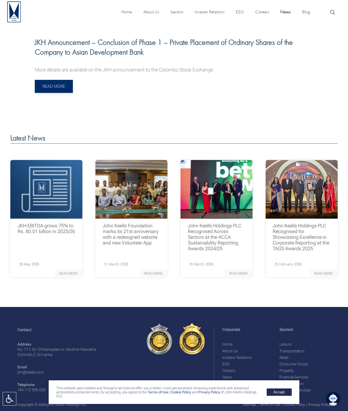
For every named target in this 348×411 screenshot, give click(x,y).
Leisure (285, 344)
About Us (230, 351)
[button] (68, 273)
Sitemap (249, 404)
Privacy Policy (209, 392)
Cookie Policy (180, 392)
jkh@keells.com (30, 372)
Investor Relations (237, 357)
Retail (283, 357)
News (227, 377)
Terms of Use (158, 392)
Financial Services (293, 377)
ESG (225, 364)
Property (286, 370)
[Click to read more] (46, 189)
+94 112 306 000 (31, 390)
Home (227, 344)
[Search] (332, 12)
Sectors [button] (176, 12)
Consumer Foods (293, 364)
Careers (228, 370)
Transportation (291, 351)
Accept (279, 392)
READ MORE (53, 86)
